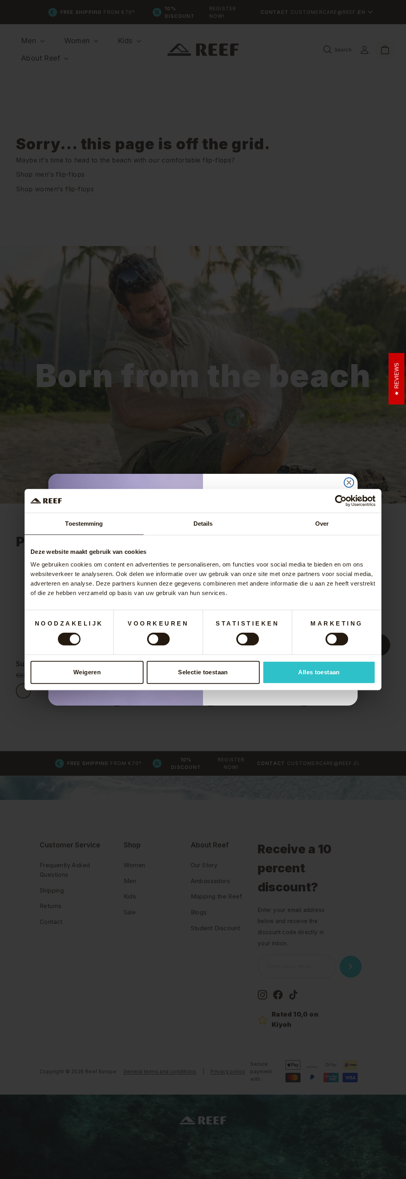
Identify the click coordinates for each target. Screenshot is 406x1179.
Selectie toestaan (203, 672)
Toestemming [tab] (84, 523)
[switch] (158, 639)
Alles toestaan (318, 672)
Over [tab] (322, 523)
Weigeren (87, 672)
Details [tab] (203, 523)
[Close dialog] (349, 482)
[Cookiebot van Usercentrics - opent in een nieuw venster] (340, 501)
